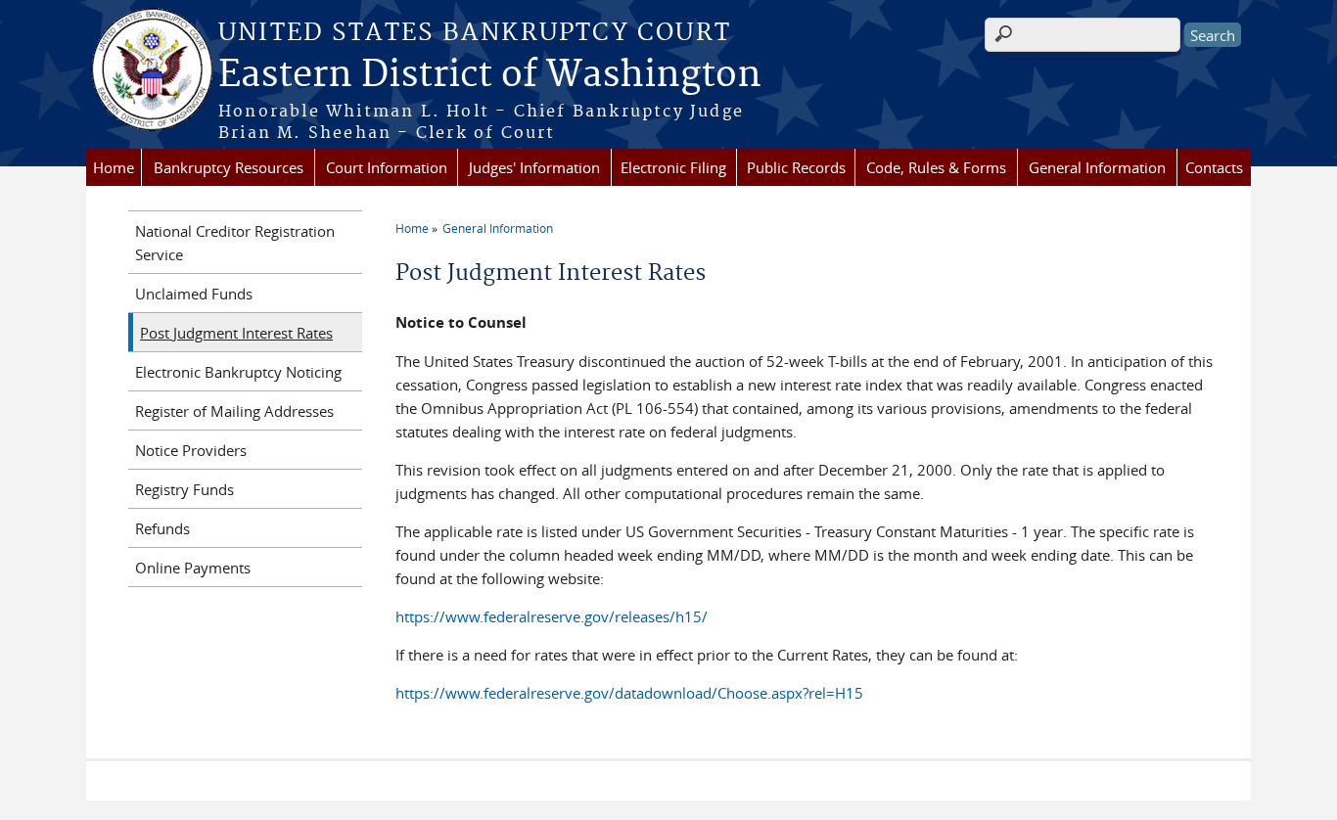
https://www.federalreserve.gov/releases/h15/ (551, 616)
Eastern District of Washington (489, 75)
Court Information (386, 167)
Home (113, 167)
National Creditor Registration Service (235, 242)
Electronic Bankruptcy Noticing (238, 372)
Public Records (796, 167)
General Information (1097, 167)
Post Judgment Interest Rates (236, 332)
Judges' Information (534, 167)
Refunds (162, 528)
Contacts (1214, 167)
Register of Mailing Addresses (234, 411)
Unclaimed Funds (194, 293)
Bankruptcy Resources (228, 167)
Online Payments (193, 567)
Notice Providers (191, 450)
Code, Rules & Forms (936, 167)
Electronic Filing (673, 167)
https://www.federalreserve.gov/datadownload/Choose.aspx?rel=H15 (629, 693)
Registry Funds (184, 489)
